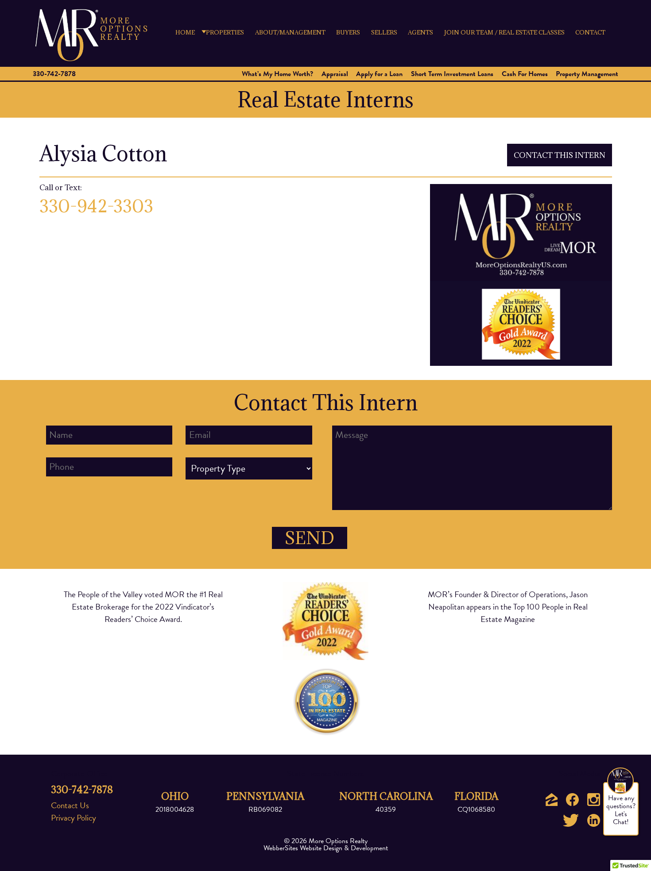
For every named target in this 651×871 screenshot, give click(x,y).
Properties (225, 32)
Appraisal (335, 74)
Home (185, 32)
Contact (590, 32)
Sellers (384, 32)
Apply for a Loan (379, 74)
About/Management (290, 32)
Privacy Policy (73, 817)
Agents (420, 32)
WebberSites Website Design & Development (326, 848)
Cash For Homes (525, 74)
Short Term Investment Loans (452, 74)
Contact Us (70, 805)
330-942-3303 (96, 206)
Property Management (587, 74)
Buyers (348, 32)
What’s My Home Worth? (277, 74)
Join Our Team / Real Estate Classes (504, 32)
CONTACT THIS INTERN (559, 155)
